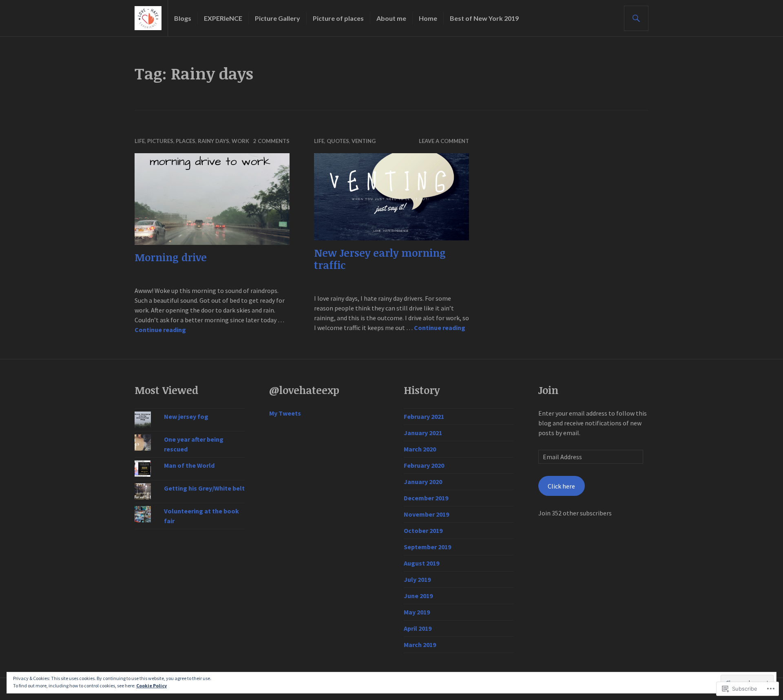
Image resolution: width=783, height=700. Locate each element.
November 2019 (426, 514)
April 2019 (417, 628)
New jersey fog (186, 416)
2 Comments (271, 141)
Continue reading (160, 330)
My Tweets (285, 413)
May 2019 (417, 612)
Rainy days (213, 141)
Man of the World (189, 465)
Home (428, 18)
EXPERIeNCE (223, 18)
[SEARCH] (636, 18)
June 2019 (418, 596)
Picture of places (338, 18)
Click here (561, 486)
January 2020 (423, 482)
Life (140, 141)
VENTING (364, 141)
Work (240, 141)
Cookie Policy (151, 685)
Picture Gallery (277, 18)
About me (391, 18)
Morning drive (171, 257)
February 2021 (424, 416)
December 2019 (426, 498)
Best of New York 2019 (484, 18)
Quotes (338, 141)
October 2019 (423, 530)
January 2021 (423, 433)
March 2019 (420, 645)
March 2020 (420, 449)
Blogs (182, 18)
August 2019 (421, 563)
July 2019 (417, 579)
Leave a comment (444, 141)
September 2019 (427, 547)
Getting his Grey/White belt (204, 488)
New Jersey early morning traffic (380, 259)
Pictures (160, 141)
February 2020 (424, 465)
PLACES (185, 141)
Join (548, 390)
